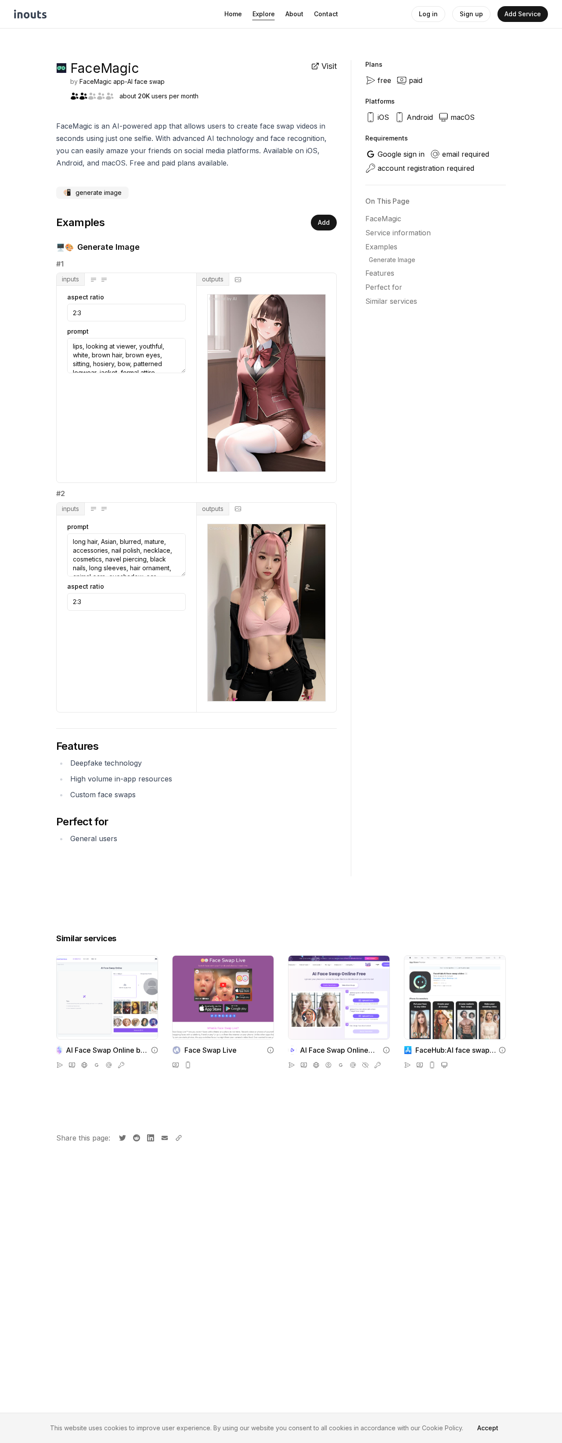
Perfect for (383, 287)
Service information (398, 232)
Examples (381, 246)
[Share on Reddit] (135, 1137)
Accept (487, 1428)
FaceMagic (383, 218)
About (294, 14)
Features (379, 273)
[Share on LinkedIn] (149, 1137)
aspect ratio (85, 297)
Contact (326, 14)
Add (324, 222)
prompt (78, 331)
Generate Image (392, 259)
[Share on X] (121, 1137)
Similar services (391, 301)
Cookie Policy (442, 1428)
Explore (263, 14)
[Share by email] (163, 1137)
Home (233, 14)
